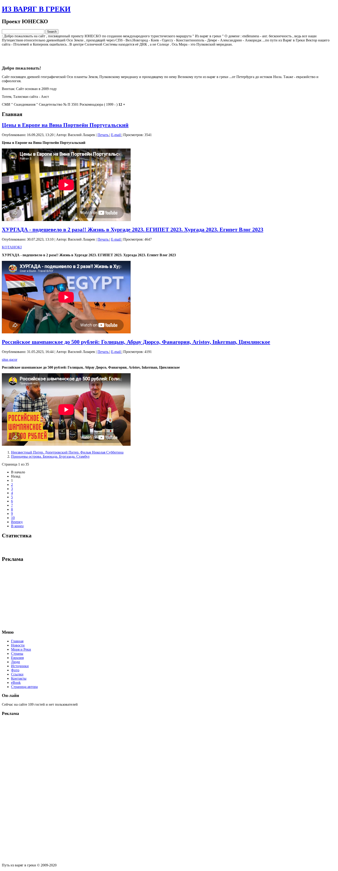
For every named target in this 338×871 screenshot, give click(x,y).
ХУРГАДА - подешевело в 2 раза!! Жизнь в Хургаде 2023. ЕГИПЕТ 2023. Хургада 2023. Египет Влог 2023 (132, 230)
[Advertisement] (169, 53)
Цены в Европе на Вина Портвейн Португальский (65, 125)
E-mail (116, 135)
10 (13, 518)
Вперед (17, 522)
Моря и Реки (21, 649)
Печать (103, 135)
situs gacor (9, 359)
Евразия (17, 658)
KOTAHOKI (12, 247)
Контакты (18, 678)
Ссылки (17, 674)
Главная (17, 641)
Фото (15, 670)
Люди (15, 662)
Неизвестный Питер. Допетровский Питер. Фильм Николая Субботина (67, 452)
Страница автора (24, 687)
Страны (17, 653)
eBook (16, 683)
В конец (17, 526)
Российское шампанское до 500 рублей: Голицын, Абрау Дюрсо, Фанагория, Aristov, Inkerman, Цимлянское (136, 342)
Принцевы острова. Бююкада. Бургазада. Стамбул (50, 456)
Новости (18, 645)
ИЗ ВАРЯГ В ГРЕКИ (36, 9)
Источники (20, 666)
